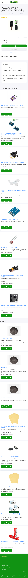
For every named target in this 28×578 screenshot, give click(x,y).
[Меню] (2, 2)
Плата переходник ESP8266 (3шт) (10, 514)
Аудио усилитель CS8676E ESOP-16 (11, 456)
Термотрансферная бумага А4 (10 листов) (12, 486)
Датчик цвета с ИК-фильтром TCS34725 (12, 105)
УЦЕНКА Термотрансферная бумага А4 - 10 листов (13, 427)
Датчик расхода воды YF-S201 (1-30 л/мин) (13, 162)
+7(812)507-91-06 (5, 563)
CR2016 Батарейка (6, 338)
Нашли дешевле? (14, 52)
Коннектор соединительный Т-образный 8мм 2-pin (13, 191)
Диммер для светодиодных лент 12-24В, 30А (13, 305)
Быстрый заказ (14, 49)
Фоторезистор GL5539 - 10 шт (9, 247)
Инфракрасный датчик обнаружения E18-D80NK (12, 276)
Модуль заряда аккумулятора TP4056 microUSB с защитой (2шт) (11, 134)
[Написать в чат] (25, 571)
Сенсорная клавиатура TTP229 (9, 219)
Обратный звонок (4, 565)
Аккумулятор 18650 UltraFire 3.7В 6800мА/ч (13, 541)
